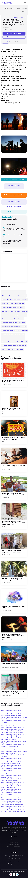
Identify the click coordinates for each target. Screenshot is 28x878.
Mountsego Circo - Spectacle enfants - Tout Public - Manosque (13, 438)
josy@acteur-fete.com (14, 864)
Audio (16, 42)
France (7, 8)
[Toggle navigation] (25, 2)
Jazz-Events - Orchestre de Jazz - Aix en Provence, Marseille (13, 466)
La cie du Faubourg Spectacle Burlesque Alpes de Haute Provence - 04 (13, 410)
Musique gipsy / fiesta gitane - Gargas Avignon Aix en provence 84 (13, 494)
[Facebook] (14, 874)
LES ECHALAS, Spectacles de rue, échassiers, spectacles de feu (12, 579)
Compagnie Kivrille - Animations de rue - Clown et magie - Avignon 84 (13, 692)
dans (13, 292)
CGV (14, 849)
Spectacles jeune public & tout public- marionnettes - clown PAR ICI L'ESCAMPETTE (13, 636)
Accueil (2, 7)
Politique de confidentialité (14, 846)
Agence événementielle (14, 842)
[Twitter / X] (17, 874)
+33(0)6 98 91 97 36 (15, 861)
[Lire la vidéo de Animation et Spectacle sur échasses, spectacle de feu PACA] (14, 653)
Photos (11, 42)
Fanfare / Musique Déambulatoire (13, 8)
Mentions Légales (14, 844)
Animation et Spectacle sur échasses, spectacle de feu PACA (13, 664)
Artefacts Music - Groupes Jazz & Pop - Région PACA (13, 607)
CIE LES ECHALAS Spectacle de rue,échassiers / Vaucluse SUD (11, 551)
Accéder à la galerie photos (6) (14, 179)
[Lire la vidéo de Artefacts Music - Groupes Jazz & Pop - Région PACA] (14, 596)
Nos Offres (14, 840)
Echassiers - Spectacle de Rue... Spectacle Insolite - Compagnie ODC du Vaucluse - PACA (13, 523)
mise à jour (14, 235)
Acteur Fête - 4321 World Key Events (16, 871)
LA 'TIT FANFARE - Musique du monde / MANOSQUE (14, 381)
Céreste (19, 8)
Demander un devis (14, 186)
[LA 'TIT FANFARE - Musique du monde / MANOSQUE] (14, 121)
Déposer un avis (15, 212)
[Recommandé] (14, 681)
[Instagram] (10, 874)
